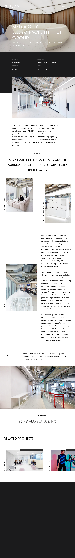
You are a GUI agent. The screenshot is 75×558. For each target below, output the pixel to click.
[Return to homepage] (11, 6)
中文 (63, 6)
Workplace (37, 450)
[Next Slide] (70, 403)
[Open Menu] (69, 6)
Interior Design (26, 450)
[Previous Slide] (64, 403)
